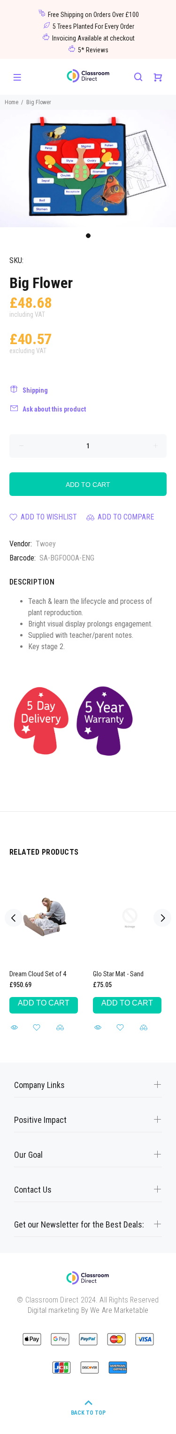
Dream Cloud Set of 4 (37, 974)
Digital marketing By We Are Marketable (88, 1310)
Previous (14, 918)
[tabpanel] (88, 168)
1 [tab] (88, 235)
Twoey (46, 543)
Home (11, 102)
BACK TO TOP (88, 1412)
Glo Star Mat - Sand (118, 974)
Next (162, 918)
